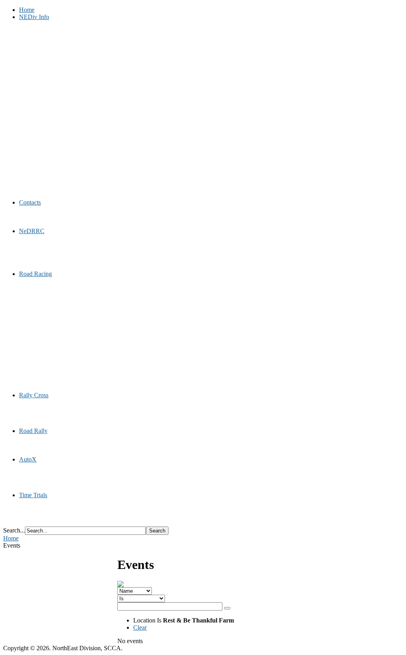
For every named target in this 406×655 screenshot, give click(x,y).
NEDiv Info (34, 16)
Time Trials (33, 495)
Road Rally (33, 430)
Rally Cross (33, 395)
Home (26, 9)
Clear (140, 627)
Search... (14, 530)
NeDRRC (31, 231)
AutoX (27, 459)
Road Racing (35, 273)
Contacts (30, 202)
